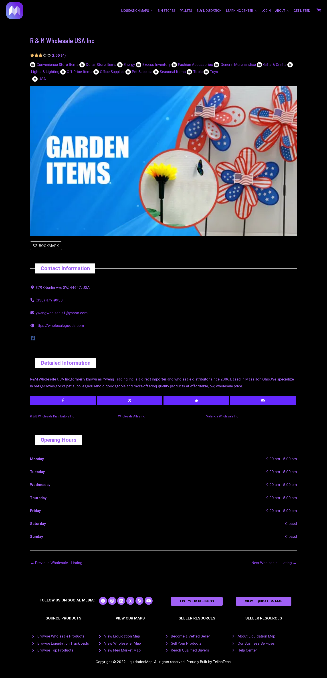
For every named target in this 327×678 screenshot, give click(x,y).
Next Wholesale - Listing (274, 563)
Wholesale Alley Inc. (131, 416)
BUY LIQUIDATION (209, 10)
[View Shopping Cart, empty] (319, 11)
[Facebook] (33, 338)
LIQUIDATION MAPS (135, 10)
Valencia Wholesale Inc (222, 416)
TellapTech (222, 662)
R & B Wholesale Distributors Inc (52, 416)
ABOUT (280, 10)
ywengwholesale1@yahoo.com (62, 313)
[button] (197, 601)
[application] (151, 10)
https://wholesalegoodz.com (60, 325)
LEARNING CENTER (239, 10)
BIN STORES (166, 10)
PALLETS (186, 10)
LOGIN (266, 10)
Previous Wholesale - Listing (56, 563)
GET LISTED (302, 10)
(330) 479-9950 (49, 300)
